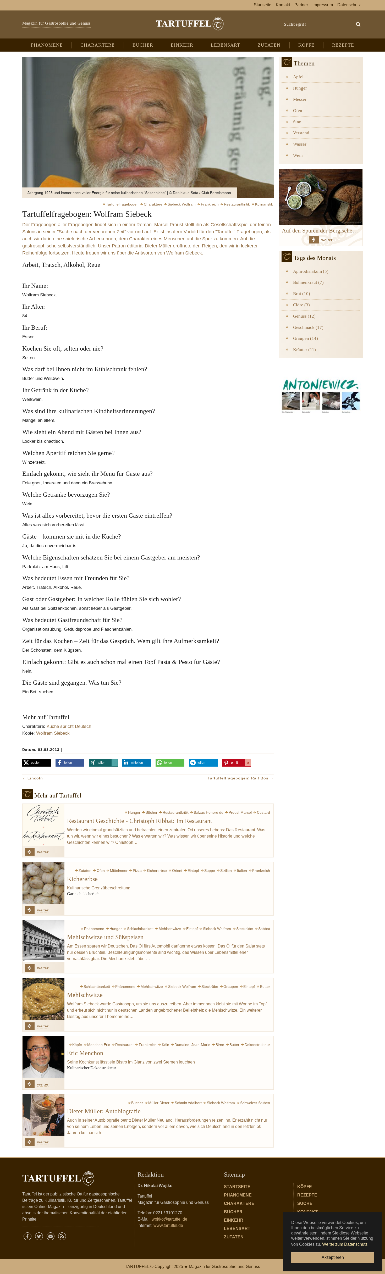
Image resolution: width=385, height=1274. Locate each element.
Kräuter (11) (304, 349)
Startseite (237, 1186)
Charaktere (239, 1203)
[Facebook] (27, 1236)
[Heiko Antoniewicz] (321, 394)
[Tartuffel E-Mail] (50, 1236)
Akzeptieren (333, 1257)
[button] (36, 763)
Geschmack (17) (308, 327)
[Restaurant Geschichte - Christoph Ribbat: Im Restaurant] (43, 825)
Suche (304, 1203)
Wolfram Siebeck (53, 733)
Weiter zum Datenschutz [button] (344, 1244)
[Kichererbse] (43, 883)
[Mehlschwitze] (43, 999)
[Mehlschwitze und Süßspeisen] (43, 941)
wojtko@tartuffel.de (169, 1219)
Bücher (233, 1212)
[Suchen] (358, 24)
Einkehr (233, 1220)
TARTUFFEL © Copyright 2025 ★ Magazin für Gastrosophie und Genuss (192, 1266)
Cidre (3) (301, 304)
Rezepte (307, 1195)
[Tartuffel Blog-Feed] (62, 1236)
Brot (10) (301, 293)
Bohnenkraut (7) (308, 282)
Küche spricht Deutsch (69, 726)
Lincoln (32, 778)
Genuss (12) (304, 316)
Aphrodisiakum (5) (310, 271)
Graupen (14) (305, 338)
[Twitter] (39, 1236)
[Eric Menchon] (43, 1057)
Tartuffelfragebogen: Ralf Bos (241, 778)
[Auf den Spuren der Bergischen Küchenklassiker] (320, 196)
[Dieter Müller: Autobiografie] (43, 1115)
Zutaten (234, 1237)
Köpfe (304, 1186)
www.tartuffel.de (168, 1225)
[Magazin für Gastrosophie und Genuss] (189, 23)
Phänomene (238, 1195)
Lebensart (237, 1228)
